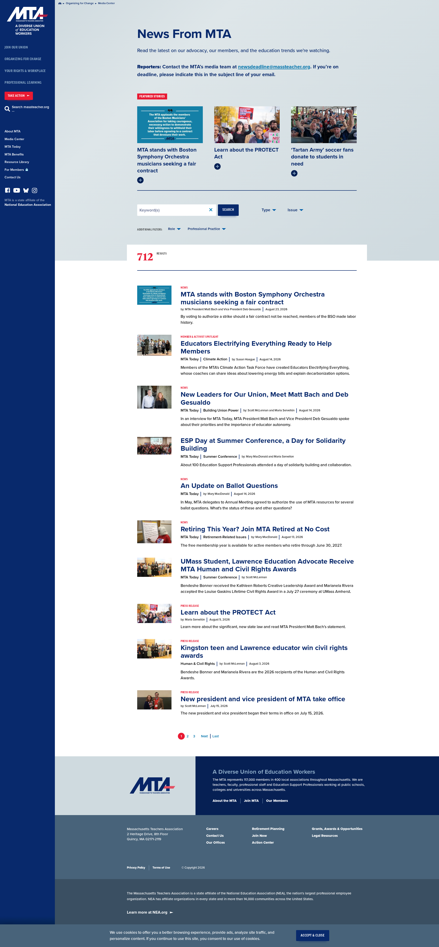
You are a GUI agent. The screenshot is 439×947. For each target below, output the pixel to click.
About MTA (12, 131)
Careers (212, 829)
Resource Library (17, 162)
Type (266, 209)
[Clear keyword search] (210, 210)
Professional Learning (23, 82)
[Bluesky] (26, 191)
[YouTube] (17, 191)
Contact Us (13, 177)
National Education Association (28, 205)
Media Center (14, 139)
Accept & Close (313, 935)
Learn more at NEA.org (147, 912)
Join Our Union (16, 47)
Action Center (263, 842)
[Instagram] (34, 192)
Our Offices (215, 842)
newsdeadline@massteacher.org (274, 67)
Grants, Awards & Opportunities (337, 829)
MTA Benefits (14, 154)
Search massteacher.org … (30, 108)
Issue (292, 209)
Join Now (259, 836)
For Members (15, 170)
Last (215, 736)
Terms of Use (161, 867)
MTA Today (13, 147)
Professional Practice (204, 229)
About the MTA (225, 801)
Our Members (277, 801)
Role (171, 229)
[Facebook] (7, 191)
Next (204, 736)
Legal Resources (325, 836)
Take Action (16, 95)
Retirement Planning (268, 829)
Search (228, 209)
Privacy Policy (136, 867)
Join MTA (251, 801)
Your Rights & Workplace (25, 71)
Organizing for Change (23, 59)
